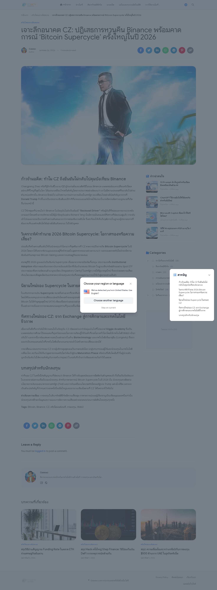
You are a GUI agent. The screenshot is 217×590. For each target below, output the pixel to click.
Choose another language (108, 300)
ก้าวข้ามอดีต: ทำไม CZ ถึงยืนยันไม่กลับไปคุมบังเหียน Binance (193, 283)
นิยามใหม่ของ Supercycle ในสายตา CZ (194, 301)
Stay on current (108, 307)
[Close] (130, 283)
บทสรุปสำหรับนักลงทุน (189, 315)
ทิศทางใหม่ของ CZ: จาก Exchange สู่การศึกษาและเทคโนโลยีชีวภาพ (194, 309)
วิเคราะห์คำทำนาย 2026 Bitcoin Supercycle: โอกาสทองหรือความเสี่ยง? (193, 292)
